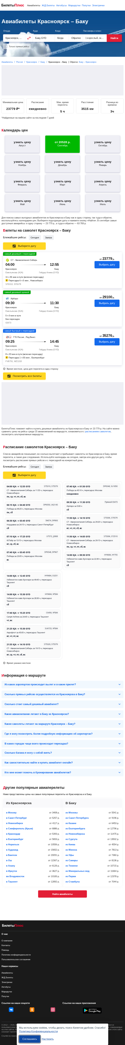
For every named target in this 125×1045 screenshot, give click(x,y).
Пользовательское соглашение (16, 959)
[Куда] (44, 38)
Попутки (86, 5)
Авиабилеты (33, 5)
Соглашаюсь (29, 1039)
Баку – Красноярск (87, 62)
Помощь (5, 950)
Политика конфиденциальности (16, 955)
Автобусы (61, 5)
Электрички (98, 5)
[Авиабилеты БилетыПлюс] (13, 926)
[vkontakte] (11, 1009)
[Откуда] (14, 38)
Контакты (6, 945)
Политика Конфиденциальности (38, 1031)
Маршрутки (74, 5)
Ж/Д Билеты (48, 5)
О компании (7, 941)
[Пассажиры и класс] (95, 38)
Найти (114, 38)
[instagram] (53, 1009)
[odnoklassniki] (32, 1009)
